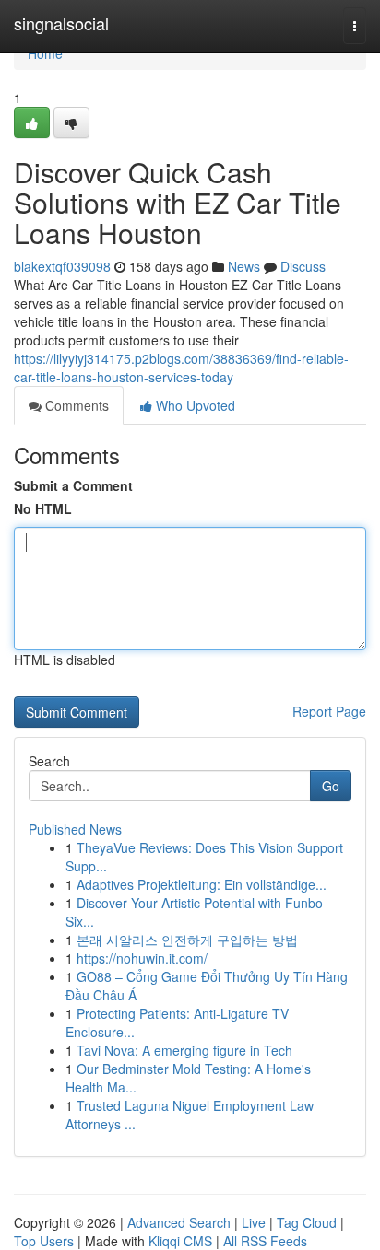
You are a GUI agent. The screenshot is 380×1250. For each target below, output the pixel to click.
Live (254, 1222)
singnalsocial (61, 23)
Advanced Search (179, 1222)
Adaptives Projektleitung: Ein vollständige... (202, 884)
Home (45, 53)
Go (330, 786)
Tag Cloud (307, 1222)
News (244, 266)
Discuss (303, 266)
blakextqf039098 (62, 266)
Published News (75, 829)
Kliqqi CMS (180, 1241)
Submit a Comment (73, 485)
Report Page (329, 711)
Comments (75, 405)
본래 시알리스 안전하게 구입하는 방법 (187, 939)
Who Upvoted (193, 405)
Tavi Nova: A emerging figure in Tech (184, 1050)
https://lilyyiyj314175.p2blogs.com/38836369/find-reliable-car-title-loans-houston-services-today (181, 367)
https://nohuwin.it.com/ (142, 958)
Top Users (44, 1241)
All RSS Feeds (265, 1241)
